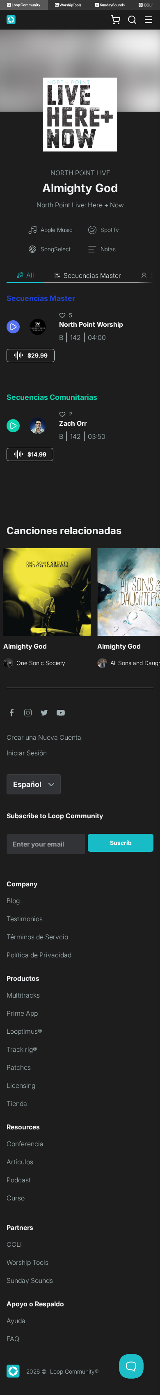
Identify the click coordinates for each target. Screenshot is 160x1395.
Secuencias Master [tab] (92, 275)
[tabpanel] (80, 385)
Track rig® (22, 1049)
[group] (31, 355)
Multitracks (23, 995)
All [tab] (30, 275)
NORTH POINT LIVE (80, 173)
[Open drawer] (148, 20)
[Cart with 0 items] (116, 20)
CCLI (14, 1244)
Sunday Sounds (30, 1280)
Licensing (21, 1085)
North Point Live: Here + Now (80, 205)
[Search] (132, 20)
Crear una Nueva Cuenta (44, 737)
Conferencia (25, 1144)
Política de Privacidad (39, 955)
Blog (13, 901)
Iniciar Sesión (27, 753)
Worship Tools (27, 1262)
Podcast (19, 1180)
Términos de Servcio (37, 937)
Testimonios (25, 919)
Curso (16, 1198)
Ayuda (16, 1321)
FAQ (13, 1339)
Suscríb (121, 842)
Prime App (22, 1013)
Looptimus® (24, 1031)
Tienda (17, 1103)
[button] (15, 326)
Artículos (20, 1162)
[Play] (13, 326)
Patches (19, 1067)
